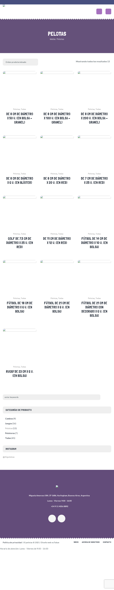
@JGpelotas (8, 457)
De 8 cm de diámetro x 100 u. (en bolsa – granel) (57, 118)
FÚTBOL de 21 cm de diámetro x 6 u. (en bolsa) (57, 307)
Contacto (107, 542)
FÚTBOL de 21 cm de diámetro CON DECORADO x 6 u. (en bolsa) (94, 309)
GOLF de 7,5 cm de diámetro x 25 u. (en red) (19, 243)
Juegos (8, 423)
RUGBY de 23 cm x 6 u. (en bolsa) (19, 374)
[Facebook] (61, 518)
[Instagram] (52, 518)
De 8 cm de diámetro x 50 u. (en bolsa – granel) (19, 118)
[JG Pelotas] (57, 487)
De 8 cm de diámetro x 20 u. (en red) (57, 180)
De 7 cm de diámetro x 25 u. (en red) (94, 180)
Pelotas (16, 109)
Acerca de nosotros (91, 542)
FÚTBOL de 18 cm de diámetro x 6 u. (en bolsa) (20, 307)
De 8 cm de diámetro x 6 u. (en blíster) (19, 180)
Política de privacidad (12, 542)
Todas (23, 109)
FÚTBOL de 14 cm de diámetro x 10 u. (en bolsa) (94, 243)
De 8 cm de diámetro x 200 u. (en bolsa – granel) (94, 118)
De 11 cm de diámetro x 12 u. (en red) (57, 241)
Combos (9, 418)
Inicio (52, 39)
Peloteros (10, 433)
